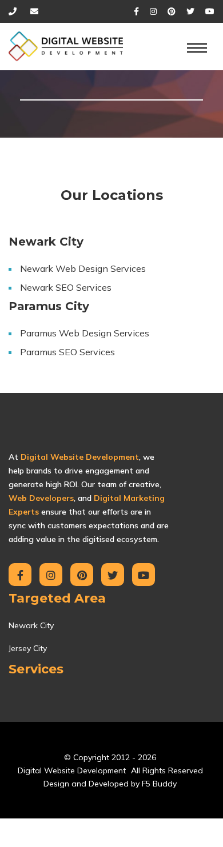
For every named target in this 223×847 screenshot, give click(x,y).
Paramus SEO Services (67, 352)
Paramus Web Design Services (84, 333)
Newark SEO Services (66, 287)
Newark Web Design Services (83, 268)
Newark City (31, 625)
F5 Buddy (159, 783)
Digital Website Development (72, 770)
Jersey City (28, 648)
